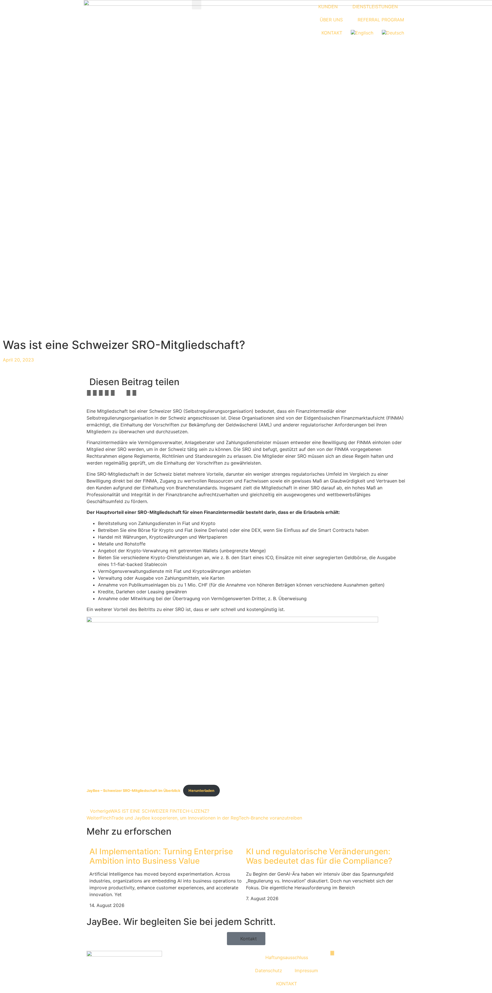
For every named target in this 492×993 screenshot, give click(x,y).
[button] (196, 4)
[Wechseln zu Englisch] (362, 32)
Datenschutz (268, 970)
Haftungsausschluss (286, 957)
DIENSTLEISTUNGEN (375, 6)
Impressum (306, 970)
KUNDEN (328, 6)
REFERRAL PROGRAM (381, 20)
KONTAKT (331, 33)
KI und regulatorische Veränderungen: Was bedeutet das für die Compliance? (319, 856)
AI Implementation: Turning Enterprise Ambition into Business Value (161, 856)
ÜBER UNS (331, 20)
